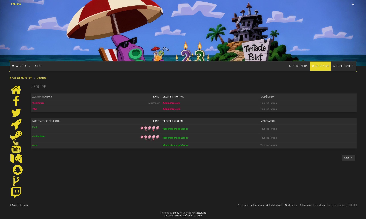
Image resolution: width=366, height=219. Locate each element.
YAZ (34, 109)
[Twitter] (16, 112)
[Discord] (16, 124)
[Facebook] (16, 101)
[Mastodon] (16, 158)
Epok (35, 127)
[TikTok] (16, 181)
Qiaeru (199, 215)
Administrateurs (42, 96)
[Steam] (16, 135)
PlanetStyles (199, 212)
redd (34, 145)
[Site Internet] (16, 90)
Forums (16, 4)
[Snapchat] (18, 169)
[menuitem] (38, 66)
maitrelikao (38, 136)
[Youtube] (16, 147)
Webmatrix (38, 103)
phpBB (176, 212)
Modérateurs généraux (46, 121)
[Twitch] (16, 192)
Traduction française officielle (178, 215)
